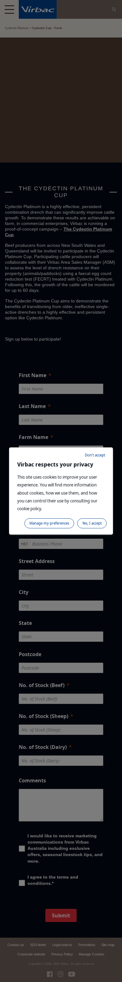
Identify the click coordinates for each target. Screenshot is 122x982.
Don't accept (95, 455)
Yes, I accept (92, 523)
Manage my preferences (49, 523)
